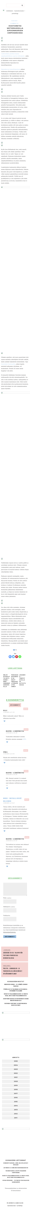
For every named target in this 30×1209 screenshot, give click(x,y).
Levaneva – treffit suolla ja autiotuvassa (22, 680)
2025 (16, 1061)
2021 (16, 1077)
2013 (16, 1109)
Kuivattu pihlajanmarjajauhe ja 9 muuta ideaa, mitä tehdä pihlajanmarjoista (16, 994)
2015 (16, 1101)
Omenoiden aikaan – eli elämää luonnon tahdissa (15, 985)
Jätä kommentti (15, 705)
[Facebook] (10, 656)
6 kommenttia (14, 23)
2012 (16, 1114)
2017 (16, 1093)
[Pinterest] (16, 656)
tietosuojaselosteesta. (9, 932)
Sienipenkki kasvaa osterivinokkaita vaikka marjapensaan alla (16, 999)
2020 (16, 1081)
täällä (24, 739)
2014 (16, 1106)
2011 (15, 1118)
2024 (16, 1065)
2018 (16, 1089)
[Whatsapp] (19, 656)
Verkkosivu (6, 915)
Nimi (7, 898)
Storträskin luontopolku (8, 364)
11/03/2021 (14, 20)
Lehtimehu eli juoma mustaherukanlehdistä (16, 1167)
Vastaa (25, 708)
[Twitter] (13, 656)
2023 (16, 1069)
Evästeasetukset (16, 1190)
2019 (16, 1085)
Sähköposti (9, 906)
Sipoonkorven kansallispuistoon (10, 69)
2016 (16, 1097)
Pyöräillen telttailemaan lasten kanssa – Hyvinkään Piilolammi (15, 990)
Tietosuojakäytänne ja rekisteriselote (16, 1188)
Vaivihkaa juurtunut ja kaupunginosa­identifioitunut (15, 1004)
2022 (16, 1073)
